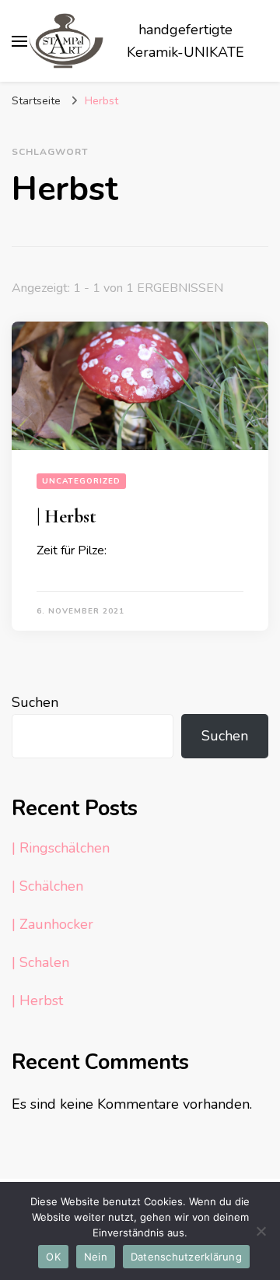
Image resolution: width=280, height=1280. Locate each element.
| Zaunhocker (52, 924)
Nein (95, 1256)
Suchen (35, 702)
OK (53, 1256)
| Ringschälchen (61, 848)
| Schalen (40, 962)
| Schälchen (47, 886)
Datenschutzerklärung (186, 1256)
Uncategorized (81, 481)
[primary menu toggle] (19, 41)
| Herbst (66, 516)
